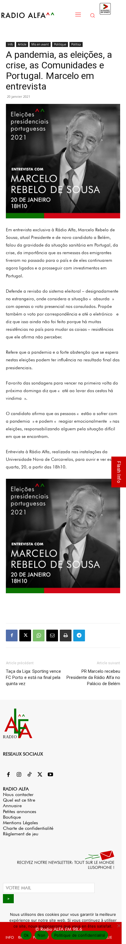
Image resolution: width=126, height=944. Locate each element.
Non (41, 935)
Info (10, 44)
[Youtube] (50, 775)
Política (76, 44)
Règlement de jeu (20, 834)
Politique (60, 44)
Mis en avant (40, 44)
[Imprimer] (65, 635)
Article (22, 44)
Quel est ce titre (19, 800)
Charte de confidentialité (28, 828)
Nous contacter (18, 794)
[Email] (52, 635)
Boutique (12, 817)
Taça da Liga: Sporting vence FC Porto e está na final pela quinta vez (33, 677)
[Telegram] (79, 635)
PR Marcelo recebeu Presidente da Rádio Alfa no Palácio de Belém (93, 677)
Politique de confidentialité (79, 935)
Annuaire (12, 805)
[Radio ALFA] (35, 15)
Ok (26, 935)
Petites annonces (19, 811)
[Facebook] (12, 635)
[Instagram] (18, 775)
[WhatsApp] (39, 635)
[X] (25, 635)
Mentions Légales (20, 822)
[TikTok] (29, 775)
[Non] (119, 925)
